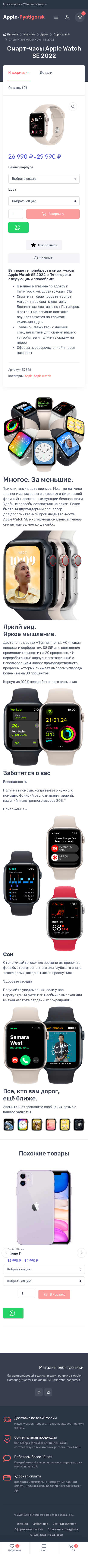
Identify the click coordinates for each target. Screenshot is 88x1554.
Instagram (48, 1392)
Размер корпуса (20, 167)
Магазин (29, 34)
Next (82, 1253)
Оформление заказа (29, 1529)
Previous (6, 1253)
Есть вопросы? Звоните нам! (23, 4)
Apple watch (62, 34)
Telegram (39, 1392)
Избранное (40, 1523)
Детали (46, 73)
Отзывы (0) (17, 88)
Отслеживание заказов (46, 1534)
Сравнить (47, 258)
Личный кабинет (64, 1523)
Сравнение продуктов (63, 1529)
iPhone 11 (14, 1253)
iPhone (20, 1249)
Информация (18, 73)
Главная (12, 34)
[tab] (19, 72)
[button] (73, 106)
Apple (44, 34)
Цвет (12, 189)
